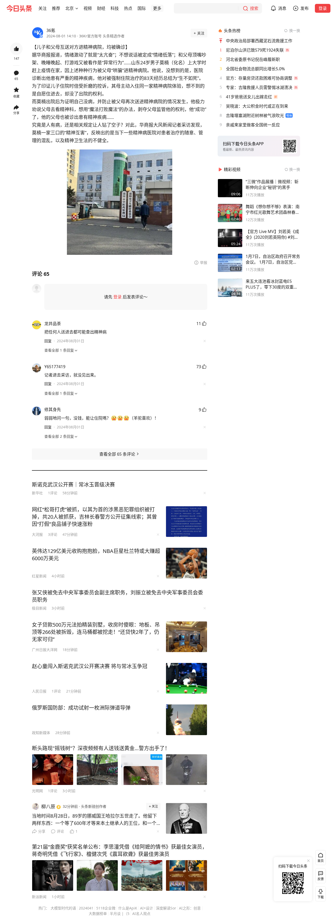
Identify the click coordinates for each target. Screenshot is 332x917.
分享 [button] (16, 113)
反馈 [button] (320, 879)
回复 (48, 340)
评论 (60, 831)
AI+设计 (146, 908)
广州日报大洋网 (44, 649)
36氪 (50, 30)
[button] (42, 8)
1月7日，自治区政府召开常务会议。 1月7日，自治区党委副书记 (273, 259)
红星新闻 (39, 575)
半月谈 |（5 (119, 913)
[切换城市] (76, 8)
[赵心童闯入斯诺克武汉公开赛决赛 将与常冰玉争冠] (186, 678)
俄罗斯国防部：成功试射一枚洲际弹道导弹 (81, 707)
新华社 (37, 492)
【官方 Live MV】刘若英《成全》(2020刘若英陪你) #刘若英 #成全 (272, 234)
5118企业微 (105, 908)
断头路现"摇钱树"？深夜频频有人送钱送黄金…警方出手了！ (101, 748)
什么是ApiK (127, 908)
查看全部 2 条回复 (59, 436)
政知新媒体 (41, 732)
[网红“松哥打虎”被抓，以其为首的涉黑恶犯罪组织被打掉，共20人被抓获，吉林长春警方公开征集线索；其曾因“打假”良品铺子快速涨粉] (186, 521)
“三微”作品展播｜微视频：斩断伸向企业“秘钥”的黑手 (272, 184)
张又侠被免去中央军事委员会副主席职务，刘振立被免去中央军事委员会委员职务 (117, 596)
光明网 (37, 790)
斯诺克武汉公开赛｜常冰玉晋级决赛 (73, 484)
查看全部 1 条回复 (59, 350)
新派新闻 (39, 896)
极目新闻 (39, 608)
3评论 (52, 534)
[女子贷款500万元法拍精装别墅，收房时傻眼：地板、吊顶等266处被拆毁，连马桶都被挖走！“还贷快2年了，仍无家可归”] (186, 636)
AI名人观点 (141, 913)
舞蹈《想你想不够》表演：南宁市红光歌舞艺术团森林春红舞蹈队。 (273, 209)
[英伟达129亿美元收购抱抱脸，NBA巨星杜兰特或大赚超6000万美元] (186, 563)
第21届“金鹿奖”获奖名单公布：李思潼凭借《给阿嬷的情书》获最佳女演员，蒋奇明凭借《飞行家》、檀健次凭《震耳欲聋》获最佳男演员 (119, 850)
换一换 (294, 30)
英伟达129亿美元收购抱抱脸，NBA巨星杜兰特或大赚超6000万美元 (96, 555)
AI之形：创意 (190, 908)
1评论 (52, 492)
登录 (323, 8)
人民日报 (39, 691)
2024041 (86, 908)
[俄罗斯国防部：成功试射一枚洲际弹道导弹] (186, 719)
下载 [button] (319, 892)
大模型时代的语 (63, 908)
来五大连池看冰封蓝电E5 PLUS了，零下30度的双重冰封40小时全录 (272, 284)
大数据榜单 (98, 913)
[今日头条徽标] (19, 8)
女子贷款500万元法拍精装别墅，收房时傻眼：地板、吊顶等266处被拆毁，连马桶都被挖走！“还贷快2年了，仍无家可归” (96, 632)
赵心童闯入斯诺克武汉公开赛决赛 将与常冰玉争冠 (89, 666)
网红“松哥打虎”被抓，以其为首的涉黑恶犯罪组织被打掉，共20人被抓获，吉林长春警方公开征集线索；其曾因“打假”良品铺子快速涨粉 (94, 517)
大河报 (37, 534)
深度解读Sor (166, 908)
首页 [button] (320, 861)
